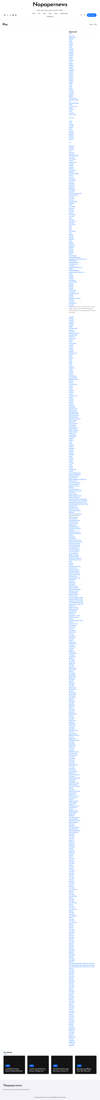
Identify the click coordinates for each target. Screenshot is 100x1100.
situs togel (71, 178)
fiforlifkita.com (73, 260)
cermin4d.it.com (73, 395)
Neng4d (71, 250)
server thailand (73, 282)
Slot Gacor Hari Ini (74, 796)
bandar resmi (72, 738)
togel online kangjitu (74, 520)
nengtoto (71, 390)
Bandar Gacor (72, 582)
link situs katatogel (74, 497)
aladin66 (71, 247)
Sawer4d (71, 236)
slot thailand (72, 159)
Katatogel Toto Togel (74, 820)
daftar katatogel (73, 517)
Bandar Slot (72, 663)
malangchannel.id (73, 195)
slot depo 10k (72, 290)
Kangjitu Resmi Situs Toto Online (78, 502)
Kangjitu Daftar (73, 494)
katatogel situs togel (74, 574)
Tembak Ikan (50, 16)
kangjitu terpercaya (74, 509)
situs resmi (72, 614)
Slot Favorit (72, 673)
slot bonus (71, 301)
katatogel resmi (73, 568)
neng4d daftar (73, 643)
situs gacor (72, 635)
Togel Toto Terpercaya (75, 418)
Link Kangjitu (72, 425)
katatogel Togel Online (75, 566)
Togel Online (72, 407)
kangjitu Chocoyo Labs (75, 540)
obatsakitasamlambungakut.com (77, 259)
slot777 (71, 254)
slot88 (70, 104)
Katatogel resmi (73, 755)
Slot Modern (72, 674)
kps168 (70, 42)
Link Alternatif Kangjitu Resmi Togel (78, 504)
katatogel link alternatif (75, 490)
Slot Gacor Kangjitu (74, 571)
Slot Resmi (72, 717)
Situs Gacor (72, 661)
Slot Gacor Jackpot (74, 556)
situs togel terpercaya (75, 482)
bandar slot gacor (73, 607)
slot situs (71, 633)
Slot (39, 13)
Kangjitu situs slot (74, 591)
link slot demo (72, 343)
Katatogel (71, 760)
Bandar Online (73, 668)
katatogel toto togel (74, 615)
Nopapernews (50, 5)
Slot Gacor (71, 664)
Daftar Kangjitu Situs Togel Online (78, 500)
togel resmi (72, 763)
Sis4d (70, 241)
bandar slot (72, 641)
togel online (72, 492)
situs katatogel (73, 610)
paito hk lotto (72, 469)
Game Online (72, 669)
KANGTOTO (72, 723)
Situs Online (72, 697)
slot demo (71, 223)
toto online (72, 761)
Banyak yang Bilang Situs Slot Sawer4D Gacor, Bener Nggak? (84, 1071)
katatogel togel (73, 576)
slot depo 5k (72, 224)
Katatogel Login (73, 481)
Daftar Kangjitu (73, 428)
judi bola (71, 109)
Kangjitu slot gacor (74, 569)
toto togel (71, 766)
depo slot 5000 (73, 377)
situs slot (71, 628)
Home (33, 13)
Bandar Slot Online (74, 554)
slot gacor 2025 (73, 201)
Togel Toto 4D (72, 410)
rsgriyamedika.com (74, 262)
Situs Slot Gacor (73, 771)
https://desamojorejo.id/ (75, 193)
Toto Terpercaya (73, 586)
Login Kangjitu (73, 427)
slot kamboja (72, 170)
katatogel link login (74, 527)
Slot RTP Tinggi (73, 408)
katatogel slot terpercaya (75, 541)
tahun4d (71, 90)
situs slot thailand (73, 173)
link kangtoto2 (73, 353)
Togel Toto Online (73, 587)
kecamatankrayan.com (75, 257)
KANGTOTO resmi (74, 735)
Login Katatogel (73, 819)
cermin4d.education (74, 293)
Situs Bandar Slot (73, 412)
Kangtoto (71, 239)
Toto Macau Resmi (74, 476)
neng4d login (72, 637)
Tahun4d (71, 252)
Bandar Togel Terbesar (75, 474)
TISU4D (71, 39)
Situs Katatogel (73, 592)
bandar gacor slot (73, 609)
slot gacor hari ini (73, 523)
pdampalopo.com (73, 264)
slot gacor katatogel (74, 543)
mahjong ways (72, 98)
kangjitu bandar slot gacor (76, 599)
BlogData (54, 1097)
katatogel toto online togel (76, 604)
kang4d (71, 397)
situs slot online (73, 106)
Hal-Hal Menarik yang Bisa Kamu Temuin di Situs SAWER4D (61, 1071)
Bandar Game (72, 676)
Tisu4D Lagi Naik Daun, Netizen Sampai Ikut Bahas (37, 1071)
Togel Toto (71, 405)
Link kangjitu (72, 436)
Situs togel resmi (84, 963)
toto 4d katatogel (73, 548)
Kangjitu (71, 249)
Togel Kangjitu (73, 435)
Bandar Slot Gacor (74, 801)
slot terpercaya (73, 733)
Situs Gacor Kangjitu (74, 786)
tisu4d (70, 40)
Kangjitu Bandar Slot (74, 778)
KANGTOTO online (74, 740)
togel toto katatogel (74, 550)
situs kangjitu (72, 625)
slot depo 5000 (73, 328)
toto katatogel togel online (76, 602)
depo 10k (71, 305)
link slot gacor (72, 114)
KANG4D (71, 54)
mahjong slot (72, 338)
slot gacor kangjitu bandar (76, 597)
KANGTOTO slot (73, 730)
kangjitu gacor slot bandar (76, 600)
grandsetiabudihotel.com (75, 267)
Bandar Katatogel (73, 430)
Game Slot (71, 712)
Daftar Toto (72, 422)
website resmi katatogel (75, 513)
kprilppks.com (72, 303)
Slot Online (72, 584)
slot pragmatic (73, 255)
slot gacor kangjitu (74, 551)
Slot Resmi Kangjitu (74, 572)
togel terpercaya (73, 522)
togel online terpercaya (75, 533)
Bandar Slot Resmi (74, 594)
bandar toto (72, 1029)
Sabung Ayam (64, 13)
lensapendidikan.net (74, 270)
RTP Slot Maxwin (73, 417)
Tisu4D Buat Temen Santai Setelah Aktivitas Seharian (13, 1071)
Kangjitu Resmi (73, 792)
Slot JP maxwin (73, 420)
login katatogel (73, 518)
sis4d (70, 47)
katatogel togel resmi (74, 577)
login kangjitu (72, 538)
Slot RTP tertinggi (74, 415)
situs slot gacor (73, 384)
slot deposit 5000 (73, 99)
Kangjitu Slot (72, 579)
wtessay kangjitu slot (74, 546)
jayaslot (71, 385)
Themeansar (62, 1097)
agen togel (72, 154)
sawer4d (71, 49)
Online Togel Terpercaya (75, 558)
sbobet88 (71, 203)
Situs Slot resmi (73, 595)
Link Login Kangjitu (74, 484)
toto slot (71, 876)
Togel (50, 13)
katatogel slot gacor (74, 532)
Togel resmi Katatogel (75, 589)
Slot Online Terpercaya (75, 559)
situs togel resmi (73, 623)
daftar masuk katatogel (75, 495)
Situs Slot (71, 581)
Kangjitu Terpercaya (74, 774)
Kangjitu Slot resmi (74, 486)
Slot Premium (72, 692)
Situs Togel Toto (73, 423)
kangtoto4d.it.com (73, 379)
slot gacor (71, 117)
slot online (71, 157)
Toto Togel (71, 824)
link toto (71, 374)
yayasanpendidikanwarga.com (77, 272)
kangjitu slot (72, 605)
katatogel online (73, 505)
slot (70, 101)
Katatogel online (73, 764)
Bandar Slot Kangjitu (74, 791)
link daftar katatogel (74, 545)
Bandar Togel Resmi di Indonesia (77, 479)
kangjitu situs (72, 632)
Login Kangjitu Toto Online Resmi (78, 499)
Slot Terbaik (72, 696)
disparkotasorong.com (75, 298)
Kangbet (71, 242)
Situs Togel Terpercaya (75, 472)
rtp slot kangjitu (73, 553)
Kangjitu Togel (73, 477)
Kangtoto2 (72, 246)
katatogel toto (73, 612)
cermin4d (71, 93)
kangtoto (71, 60)
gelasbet (71, 295)
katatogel (71, 512)
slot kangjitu (72, 630)
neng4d (71, 44)
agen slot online (73, 335)
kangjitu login (72, 37)
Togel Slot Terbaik (73, 413)
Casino (56, 13)
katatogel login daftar (75, 528)
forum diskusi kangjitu (75, 510)
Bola (44, 13)
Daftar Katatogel (73, 822)
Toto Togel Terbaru (74, 817)
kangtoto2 (71, 35)
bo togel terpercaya (74, 489)
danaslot (71, 381)
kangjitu (71, 72)
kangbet (71, 63)
